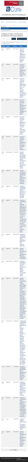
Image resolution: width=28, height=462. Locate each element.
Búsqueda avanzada (5, 30)
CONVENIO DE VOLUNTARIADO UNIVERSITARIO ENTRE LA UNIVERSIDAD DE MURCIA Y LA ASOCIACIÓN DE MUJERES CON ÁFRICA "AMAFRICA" (23, 388)
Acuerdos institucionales (11, 22)
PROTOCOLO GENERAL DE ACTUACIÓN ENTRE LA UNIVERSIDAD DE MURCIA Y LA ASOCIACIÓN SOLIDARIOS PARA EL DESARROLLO (23, 143)
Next (6, 43)
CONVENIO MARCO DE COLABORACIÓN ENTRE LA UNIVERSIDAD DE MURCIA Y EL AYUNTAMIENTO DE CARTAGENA (23, 253)
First (19, 42)
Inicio (3, 22)
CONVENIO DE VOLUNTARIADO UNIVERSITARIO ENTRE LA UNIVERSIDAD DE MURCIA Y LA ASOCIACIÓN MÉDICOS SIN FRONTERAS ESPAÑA (23, 373)
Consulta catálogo (22, 22)
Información (3, 26)
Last (8, 43)
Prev (22, 42)
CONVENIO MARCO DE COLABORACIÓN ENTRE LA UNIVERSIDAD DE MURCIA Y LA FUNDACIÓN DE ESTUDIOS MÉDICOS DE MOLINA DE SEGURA (23, 439)
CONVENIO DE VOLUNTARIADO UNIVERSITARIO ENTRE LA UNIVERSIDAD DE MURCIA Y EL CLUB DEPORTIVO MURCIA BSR (23, 240)
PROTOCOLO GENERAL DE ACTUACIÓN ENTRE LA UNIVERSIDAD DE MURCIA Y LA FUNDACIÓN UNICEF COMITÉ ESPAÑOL (23, 70)
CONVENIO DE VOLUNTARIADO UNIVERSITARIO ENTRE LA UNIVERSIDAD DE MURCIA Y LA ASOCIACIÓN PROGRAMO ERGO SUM (23, 191)
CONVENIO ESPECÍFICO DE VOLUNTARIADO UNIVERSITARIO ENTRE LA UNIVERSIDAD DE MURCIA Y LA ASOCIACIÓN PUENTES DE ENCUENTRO (23, 177)
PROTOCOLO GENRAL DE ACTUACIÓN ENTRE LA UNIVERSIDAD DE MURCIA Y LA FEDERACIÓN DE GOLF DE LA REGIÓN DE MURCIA (23, 55)
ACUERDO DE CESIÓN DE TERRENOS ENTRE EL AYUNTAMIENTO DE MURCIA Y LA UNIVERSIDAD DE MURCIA (23, 424)
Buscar (13, 38)
